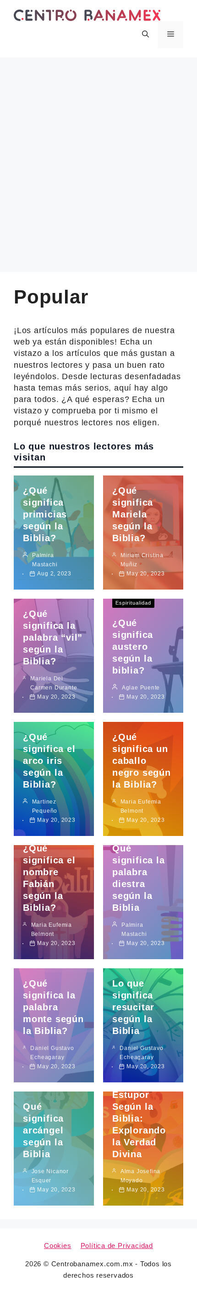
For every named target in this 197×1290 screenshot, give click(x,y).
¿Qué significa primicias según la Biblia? (45, 514)
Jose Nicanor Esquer (50, 1176)
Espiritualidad (133, 603)
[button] (145, 34)
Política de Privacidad (117, 1245)
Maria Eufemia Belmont (140, 806)
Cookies (57, 1245)
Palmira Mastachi (44, 560)
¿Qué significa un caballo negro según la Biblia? (141, 760)
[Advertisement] (98, 160)
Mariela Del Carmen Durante (53, 683)
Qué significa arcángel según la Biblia (43, 1130)
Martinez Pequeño (45, 806)
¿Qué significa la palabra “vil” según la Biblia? (52, 637)
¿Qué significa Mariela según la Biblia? (132, 514)
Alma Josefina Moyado (140, 1176)
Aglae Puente (141, 687)
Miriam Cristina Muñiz (142, 560)
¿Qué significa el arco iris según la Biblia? (49, 760)
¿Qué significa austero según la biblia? (132, 646)
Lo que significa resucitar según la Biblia (133, 1007)
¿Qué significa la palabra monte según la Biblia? (53, 1007)
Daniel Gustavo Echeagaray (52, 1052)
